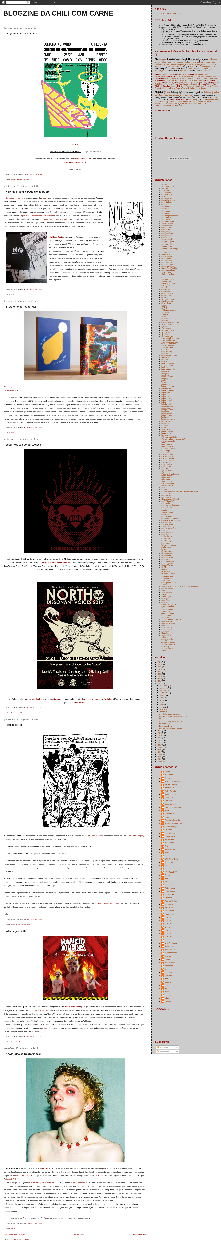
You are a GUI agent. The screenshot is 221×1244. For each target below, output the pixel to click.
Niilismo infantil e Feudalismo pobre (28, 191)
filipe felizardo (166, 332)
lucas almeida (166, 433)
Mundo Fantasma (201, 69)
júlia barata (165, 421)
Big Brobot (167, 78)
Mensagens (163, 1047)
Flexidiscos (183, 84)
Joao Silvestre (170, 849)
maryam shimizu (167, 460)
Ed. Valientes (9, 390)
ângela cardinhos (168, 243)
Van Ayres (46, 1168)
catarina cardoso (168, 270)
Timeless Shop (210, 76)
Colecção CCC (167, 286)
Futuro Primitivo (167, 346)
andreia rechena (167, 241)
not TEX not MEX (168, 501)
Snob (210, 65)
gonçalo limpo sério (169, 355)
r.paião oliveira (167, 552)
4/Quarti (166, 80)
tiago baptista (166, 621)
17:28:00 (30, 1037)
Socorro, (158, 71)
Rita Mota (168, 898)
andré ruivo (165, 237)
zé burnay (165, 647)
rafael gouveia (166, 555)
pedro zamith (166, 542)
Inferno (47, 1028)
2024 (160, 667)
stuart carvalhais (168, 606)
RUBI (163, 567)
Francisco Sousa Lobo (83, 159)
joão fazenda (166, 404)
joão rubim (165, 412)
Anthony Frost (187, 82)
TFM (157, 80)
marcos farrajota (39, 713)
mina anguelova (167, 484)
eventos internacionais (170, 322)
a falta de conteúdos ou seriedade (54, 219)
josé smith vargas (168, 419)
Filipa (167, 810)
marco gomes (166, 445)
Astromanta (166, 253)
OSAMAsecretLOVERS (170, 520)
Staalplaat (213, 78)
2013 (160, 738)
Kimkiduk (165, 425)
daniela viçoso (167, 293)
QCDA (164, 550)
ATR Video (169, 775)
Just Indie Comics (197, 80)
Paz (161, 86)
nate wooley (166, 497)
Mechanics (165, 468)
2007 (160, 752)
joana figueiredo (167, 390)
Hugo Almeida (170, 833)
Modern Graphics (179, 78)
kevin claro (165, 423)
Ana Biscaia (169, 788)
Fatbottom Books (171, 84)
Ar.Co (163, 251)
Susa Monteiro (167, 610)
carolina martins (171, 953)
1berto (167, 772)
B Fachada (165, 254)
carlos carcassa (167, 266)
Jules (167, 852)
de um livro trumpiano (91, 699)
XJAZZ (164, 641)
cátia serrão (166, 272)
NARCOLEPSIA (171, 872)
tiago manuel (166, 625)
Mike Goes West (168, 482)
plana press (166, 548)
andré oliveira (166, 231)
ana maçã (165, 214)
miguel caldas (166, 476)
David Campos (170, 804)
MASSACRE (166, 462)
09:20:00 (30, 1223)
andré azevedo (167, 223)
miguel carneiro (167, 478)
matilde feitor (166, 466)
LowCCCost (166, 429)
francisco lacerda (168, 340)
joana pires (165, 392)
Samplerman (166, 579)
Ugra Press (183, 74)
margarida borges (168, 449)
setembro (164, 693)
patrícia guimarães (168, 528)
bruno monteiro (167, 264)
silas (163, 590)
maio (162, 702)
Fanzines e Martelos (173, 807)
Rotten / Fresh (167, 565)
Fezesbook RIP (15, 725)
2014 (160, 735)
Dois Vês (165, 309)
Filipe (167, 817)
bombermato (170, 950)
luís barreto (165, 435)
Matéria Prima (187, 69)
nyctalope (168, 995)
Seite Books (201, 88)
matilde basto (166, 464)
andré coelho (22, 713)
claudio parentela (168, 284)
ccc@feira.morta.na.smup (21, 33)
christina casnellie (168, 280)
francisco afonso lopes (170, 338)
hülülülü (164, 361)
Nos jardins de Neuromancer (23, 1054)
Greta (211, 61)
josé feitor (165, 418)
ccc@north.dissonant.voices (23, 444)
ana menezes (166, 218)
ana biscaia (165, 206)
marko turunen (167, 452)
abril (161, 705)
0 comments (37, 175)
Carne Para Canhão (169, 268)
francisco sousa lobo (24, 180)
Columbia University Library (180, 102)
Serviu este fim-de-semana (16, 198)
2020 (160, 676)
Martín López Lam (11, 387)
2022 (160, 672)
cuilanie (168, 959)
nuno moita (165, 503)
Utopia (43, 198)
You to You (184, 71)
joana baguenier (167, 386)
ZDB (213, 67)
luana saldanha (167, 431)
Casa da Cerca (186, 96)
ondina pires (166, 515)
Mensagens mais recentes (14, 1234)
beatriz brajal (166, 258)
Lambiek (158, 82)
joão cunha (165, 402)
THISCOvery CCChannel (171, 619)
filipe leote (165, 334)
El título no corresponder (21, 306)
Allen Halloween (79, 1183)
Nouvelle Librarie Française (173, 65)
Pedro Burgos (166, 536)
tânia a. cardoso (167, 614)
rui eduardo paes (168, 573)
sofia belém (165, 598)
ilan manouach (167, 365)
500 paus (14, 713)
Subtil (164, 59)
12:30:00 (30, 427)
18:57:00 (30, 919)
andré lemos (166, 229)
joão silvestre (166, 414)
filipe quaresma (167, 336)
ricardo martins (167, 557)
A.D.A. (170, 82)
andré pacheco (167, 233)
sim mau (164, 594)
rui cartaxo (165, 571)
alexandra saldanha (169, 198)
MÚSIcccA (165, 493)
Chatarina (168, 801)
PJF (166, 878)
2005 (160, 757)
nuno (167, 992)
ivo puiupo (165, 379)
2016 (160, 731)
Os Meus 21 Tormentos (170, 519)
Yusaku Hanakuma (168, 645)
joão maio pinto (167, 406)
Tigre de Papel (160, 67)
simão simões (166, 596)
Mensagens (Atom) (21, 1239)
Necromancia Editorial (170, 499)
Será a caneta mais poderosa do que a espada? (180, 586)
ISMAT (214, 98)
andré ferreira (166, 227)
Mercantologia (166, 470)
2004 (160, 759)
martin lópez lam (167, 458)
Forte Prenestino (177, 80)
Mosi (163, 487)
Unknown (168, 917)
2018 (160, 681)
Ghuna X (164, 350)
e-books (164, 315)
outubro (163, 690)
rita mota (164, 559)
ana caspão (166, 210)
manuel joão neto (168, 441)
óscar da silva (166, 522)
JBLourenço (169, 839)
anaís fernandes (167, 221)
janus (163, 381)
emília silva (165, 319)
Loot (166, 856)
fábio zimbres (166, 324)
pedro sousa (166, 540)
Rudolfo (107, 699)
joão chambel (166, 400)
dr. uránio (165, 313)
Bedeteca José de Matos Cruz (172, 94)
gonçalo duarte (167, 353)
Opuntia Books (167, 517)
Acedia (56, 699)
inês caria (165, 371)
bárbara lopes (166, 256)
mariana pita (166, 451)
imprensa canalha (168, 369)
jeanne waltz (166, 385)
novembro (164, 688)
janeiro (162, 712)
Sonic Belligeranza (73, 1007)
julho (162, 697)
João (167, 846)
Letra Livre (171, 63)
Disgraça (192, 67)
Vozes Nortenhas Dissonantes (56, 563)
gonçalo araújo (167, 352)
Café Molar (159, 84)
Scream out (169, 911)
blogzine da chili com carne (58, 13)
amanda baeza (167, 202)
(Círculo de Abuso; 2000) (44, 1183)
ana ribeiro (165, 220)
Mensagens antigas (140, 1234)
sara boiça (165, 581)
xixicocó (168, 1001)
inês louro (165, 375)
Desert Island (169, 88)
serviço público (26, 924)
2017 (160, 683)
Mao (163, 443)
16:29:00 (30, 175)
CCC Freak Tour (168, 274)
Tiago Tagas (169, 914)
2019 (160, 679)
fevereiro (163, 709)
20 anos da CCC (168, 187)
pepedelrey (165, 544)
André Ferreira (170, 791)
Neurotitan (191, 78)
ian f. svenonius (167, 363)
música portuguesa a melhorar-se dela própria (179, 491)
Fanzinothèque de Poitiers (202, 102)
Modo (187, 80)
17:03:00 (30, 289)
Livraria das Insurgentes (200, 63)
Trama (211, 69)
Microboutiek (168, 74)
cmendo (168, 956)
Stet (214, 65)
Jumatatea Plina (200, 82)
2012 (160, 740)
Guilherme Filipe (171, 827)
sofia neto (165, 602)
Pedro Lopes (170, 888)
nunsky (164, 509)
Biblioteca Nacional (172, 96)
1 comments (37, 1223)
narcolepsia (166, 495)
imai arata (165, 367)
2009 (160, 747)
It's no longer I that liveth (75, 162)
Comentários (164, 1052)
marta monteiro (167, 454)
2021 (160, 674)
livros (13, 432)
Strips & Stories (202, 78)
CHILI (163, 278)
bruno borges (166, 262)
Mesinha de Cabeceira (24, 1176)
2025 (160, 664)
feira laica (165, 326)
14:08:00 (30, 708)
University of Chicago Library (172, 105)
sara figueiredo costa (169, 583)
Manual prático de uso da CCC (173, 439)
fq (165, 969)
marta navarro (167, 456)
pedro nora (165, 538)
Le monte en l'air (197, 76)
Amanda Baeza (171, 784)
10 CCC (164, 185)
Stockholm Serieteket (188, 104)
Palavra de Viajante (192, 65)
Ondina (167, 875)
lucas (167, 985)
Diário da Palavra (168, 299)
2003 (160, 761)
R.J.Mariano (169, 895)
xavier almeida (167, 639)
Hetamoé (168, 830)
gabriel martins (167, 348)
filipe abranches (167, 330)
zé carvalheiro (167, 649)
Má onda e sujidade (169, 437)
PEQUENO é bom (168, 546)
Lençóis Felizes (12, 1179)
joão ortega (165, 408)
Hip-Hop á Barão (56, 237)
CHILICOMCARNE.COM (171, 14)
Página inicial (79, 1234)
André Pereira (170, 794)
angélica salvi (166, 245)
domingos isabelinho (169, 311)
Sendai (164, 585)
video (163, 637)
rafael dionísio (166, 553)
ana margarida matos (169, 216)
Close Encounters (187, 86)
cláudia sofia (166, 282)
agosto (163, 695)
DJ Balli (19, 1042)
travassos (165, 631)
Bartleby (215, 82)
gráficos (99, 1176)
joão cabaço (166, 394)
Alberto (167, 778)
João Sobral (169, 843)
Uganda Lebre (167, 633)
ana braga (165, 208)
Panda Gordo (166, 526)
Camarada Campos (135, 836)
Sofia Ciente (166, 600)
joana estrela (166, 388)
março (162, 707)
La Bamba (172, 69)
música (48, 713)
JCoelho (164, 383)
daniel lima (165, 289)
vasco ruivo (166, 635)
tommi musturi (166, 629)
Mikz (166, 865)
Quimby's (191, 88)
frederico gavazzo (168, 344)
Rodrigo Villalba (171, 901)
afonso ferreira (167, 194)
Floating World (181, 88)
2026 (160, 662)
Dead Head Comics (203, 86)
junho (162, 700)
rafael (167, 998)
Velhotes (207, 71)
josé (166, 979)
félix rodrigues (166, 328)
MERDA (164, 472)
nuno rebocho (166, 507)
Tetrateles (165, 618)
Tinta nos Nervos (174, 67)
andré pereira (166, 235)
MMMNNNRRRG (168, 486)
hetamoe (164, 359)
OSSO (157, 100)
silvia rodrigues (167, 592)
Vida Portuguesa (204, 67)
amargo (164, 204)
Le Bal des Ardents (183, 76)
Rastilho (213, 59)
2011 (160, 742)
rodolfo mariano (167, 561)
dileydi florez (166, 303)
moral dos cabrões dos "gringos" (107, 903)
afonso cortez (166, 192)
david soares (166, 297)
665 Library (192, 100)
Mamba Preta (80, 703)
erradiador (169, 966)
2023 (160, 669)
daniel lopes (166, 291)
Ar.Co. (167, 92)
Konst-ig (173, 86)
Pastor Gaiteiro (171, 885)
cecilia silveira (166, 276)
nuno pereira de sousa (170, 505)
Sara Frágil (169, 907)
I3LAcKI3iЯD (170, 836)
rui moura (165, 575)
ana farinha (165, 212)
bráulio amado (166, 260)
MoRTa (75, 144)
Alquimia (164, 61)
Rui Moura (169, 904)
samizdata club (167, 577)
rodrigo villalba (167, 563)
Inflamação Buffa (16, 931)
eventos (13, 180)
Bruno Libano (170, 797)
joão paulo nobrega (168, 410)
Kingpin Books (160, 63)
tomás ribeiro (166, 627)
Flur (206, 61)
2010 (160, 745)
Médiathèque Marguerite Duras (167, 104)
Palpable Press (167, 524)
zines (13, 294)
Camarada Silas (95, 836)
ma (166, 988)
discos (13, 1042)
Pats (163, 530)
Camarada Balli (42, 1010)
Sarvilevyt (199, 74)
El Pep (163, 317)
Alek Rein (165, 196)
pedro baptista (167, 532)
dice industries (167, 301)
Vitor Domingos (171, 943)
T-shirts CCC (166, 612)
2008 (160, 750)
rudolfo (54, 713)
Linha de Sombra (183, 63)
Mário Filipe (169, 862)
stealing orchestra (168, 604)
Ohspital (164, 511)
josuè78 (168, 982)
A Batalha (165, 190)
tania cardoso (166, 616)
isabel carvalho (167, 377)
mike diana (165, 480)
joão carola (165, 396)
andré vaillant (166, 239)
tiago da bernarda (168, 623)
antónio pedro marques (170, 249)
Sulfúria (164, 608)
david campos (15, 924)
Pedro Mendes (170, 891)
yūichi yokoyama (168, 643)
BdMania (172, 61)
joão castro (165, 398)
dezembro (164, 686)
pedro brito (165, 534)
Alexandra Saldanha (172, 781)
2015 (160, 733)
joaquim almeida (167, 416)
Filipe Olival (169, 814)
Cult (202, 61)
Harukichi (165, 357)
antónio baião (166, 247)
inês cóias (165, 373)
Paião (167, 882)
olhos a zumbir (167, 513)
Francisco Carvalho (172, 820)
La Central (193, 84)
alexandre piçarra (168, 200)
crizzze (164, 287)
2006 (160, 754)
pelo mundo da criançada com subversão (38, 216)
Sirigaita (204, 65)
